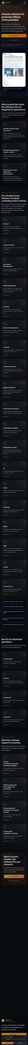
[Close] (26, 1037)
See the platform (14, 40)
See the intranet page (14, 880)
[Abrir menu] (24, 2)
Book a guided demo (13, 35)
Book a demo (13, 1034)
